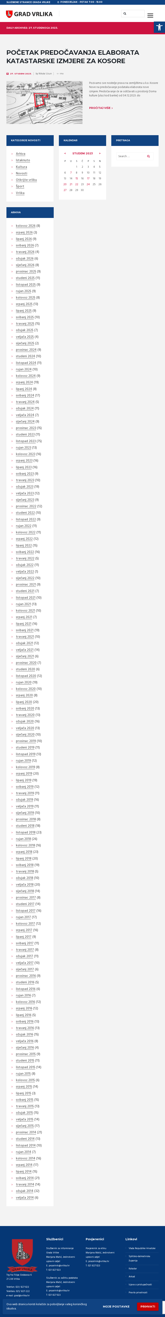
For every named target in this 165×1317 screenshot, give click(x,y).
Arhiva (20, 154)
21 (71, 184)
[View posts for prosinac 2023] (100, 153)
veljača (25, 337)
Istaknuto (23, 160)
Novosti (21, 173)
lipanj (24, 239)
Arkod (132, 1277)
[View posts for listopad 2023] (65, 153)
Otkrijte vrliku (26, 180)
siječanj (25, 265)
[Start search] (124, 13)
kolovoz (25, 226)
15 (76, 178)
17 (88, 178)
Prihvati (148, 1306)
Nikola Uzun (45, 74)
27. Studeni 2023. (21, 73)
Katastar (133, 1269)
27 (65, 190)
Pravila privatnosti (138, 1293)
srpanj (24, 233)
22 (76, 184)
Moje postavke (116, 1306)
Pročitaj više (99, 108)
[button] (159, 27)
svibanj (25, 245)
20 (65, 184)
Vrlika (20, 193)
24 (88, 184)
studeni (82, 153)
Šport (20, 186)
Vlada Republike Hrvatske (142, 1248)
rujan (23, 291)
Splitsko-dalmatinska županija (139, 1258)
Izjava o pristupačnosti (140, 1285)
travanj (25, 252)
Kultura (21, 167)
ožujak (25, 259)
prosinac (26, 272)
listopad (26, 285)
